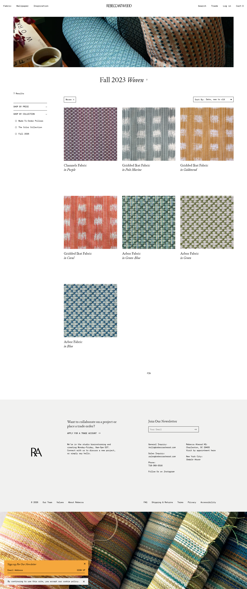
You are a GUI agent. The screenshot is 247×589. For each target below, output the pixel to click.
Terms (180, 502)
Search (202, 6)
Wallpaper (22, 6)
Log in (227, 6)
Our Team (47, 502)
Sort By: (199, 99)
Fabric (7, 6)
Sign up (81, 570)
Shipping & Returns (162, 502)
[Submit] (193, 429)
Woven (69, 99)
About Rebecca (76, 502)
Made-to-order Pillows (30, 121)
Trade (214, 6)
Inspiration (41, 6)
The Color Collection (30, 127)
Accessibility (208, 502)
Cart (240, 6)
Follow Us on (161, 471)
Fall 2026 (23, 134)
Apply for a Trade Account (82, 433)
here (213, 450)
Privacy (192, 502)
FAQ (145, 502)
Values (60, 502)
